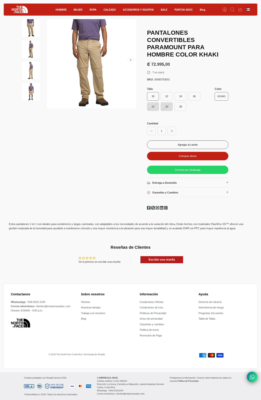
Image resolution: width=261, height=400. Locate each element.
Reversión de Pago (151, 335)
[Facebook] (149, 208)
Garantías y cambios (152, 324)
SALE (164, 9)
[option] (91, 63)
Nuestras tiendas (91, 307)
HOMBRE (61, 9)
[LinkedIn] (162, 208)
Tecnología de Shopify (94, 354)
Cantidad (152, 123)
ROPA (92, 9)
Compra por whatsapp (187, 169)
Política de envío (149, 329)
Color (218, 88)
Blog (202, 9)
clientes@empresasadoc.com (53, 306)
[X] (153, 208)
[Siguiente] (131, 60)
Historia (85, 301)
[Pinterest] (158, 208)
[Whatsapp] (166, 208)
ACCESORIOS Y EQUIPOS (138, 9)
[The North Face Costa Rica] (19, 9)
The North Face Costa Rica (69, 354)
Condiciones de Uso (151, 307)
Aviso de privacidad (151, 318)
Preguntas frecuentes (211, 313)
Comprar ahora (187, 155)
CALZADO (110, 9)
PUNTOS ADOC (183, 9)
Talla (150, 88)
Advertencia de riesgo (211, 307)
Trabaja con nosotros (93, 313)
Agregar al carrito (188, 144)
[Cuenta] (225, 9)
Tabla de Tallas (207, 318)
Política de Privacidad (188, 381)
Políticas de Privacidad (153, 313)
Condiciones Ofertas (152, 301)
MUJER (78, 9)
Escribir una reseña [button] (162, 259)
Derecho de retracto (210, 301)
